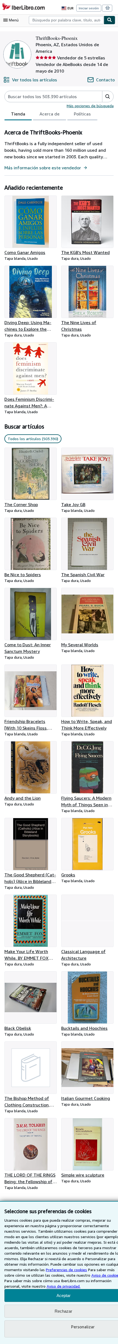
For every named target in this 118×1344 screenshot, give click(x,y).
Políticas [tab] (82, 114)
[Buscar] (109, 20)
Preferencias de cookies (66, 1269)
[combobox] (66, 20)
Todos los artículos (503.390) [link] (33, 438)
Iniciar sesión (89, 8)
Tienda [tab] (18, 114)
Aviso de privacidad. (63, 1286)
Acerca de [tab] (50, 114)
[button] (107, 96)
